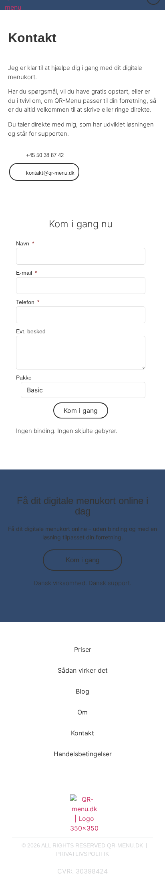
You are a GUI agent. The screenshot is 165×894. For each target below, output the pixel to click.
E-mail (25, 272)
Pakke (24, 377)
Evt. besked (31, 331)
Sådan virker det (83, 670)
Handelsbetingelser (83, 754)
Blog (82, 691)
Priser (82, 649)
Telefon (26, 302)
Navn (23, 243)
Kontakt (82, 733)
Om (82, 712)
